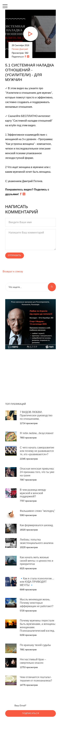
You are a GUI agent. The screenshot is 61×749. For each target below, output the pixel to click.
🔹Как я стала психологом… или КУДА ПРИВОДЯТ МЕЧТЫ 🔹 (37, 582)
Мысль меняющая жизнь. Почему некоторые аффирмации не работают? (36, 603)
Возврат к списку (13, 271)
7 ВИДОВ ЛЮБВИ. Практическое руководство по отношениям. (36, 415)
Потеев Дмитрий (20, 49)
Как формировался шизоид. (36, 525)
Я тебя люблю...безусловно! (36, 433)
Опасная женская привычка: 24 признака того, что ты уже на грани (37, 472)
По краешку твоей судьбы (35, 645)
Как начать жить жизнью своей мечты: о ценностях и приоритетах (36, 560)
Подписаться (30, 713)
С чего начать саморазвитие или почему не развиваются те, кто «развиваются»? (37, 451)
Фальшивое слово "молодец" (37, 511)
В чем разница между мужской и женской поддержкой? (33, 493)
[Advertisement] (30, 374)
